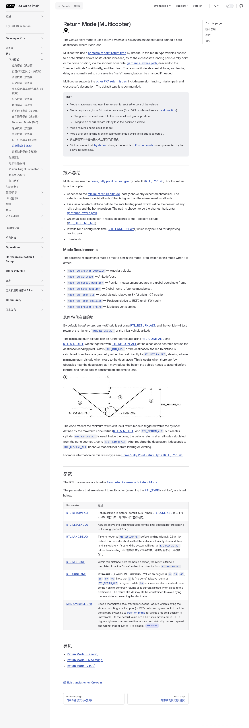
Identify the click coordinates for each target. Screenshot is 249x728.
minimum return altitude (104, 194)
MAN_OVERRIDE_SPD (79, 603)
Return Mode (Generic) (82, 654)
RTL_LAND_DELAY (121, 229)
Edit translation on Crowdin (84, 682)
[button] (42, 16)
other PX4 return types (111, 81)
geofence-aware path (142, 63)
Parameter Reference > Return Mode (131, 482)
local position (167, 110)
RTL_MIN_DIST (73, 344)
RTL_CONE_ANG (153, 339)
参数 (208, 34)
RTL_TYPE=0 (154, 181)
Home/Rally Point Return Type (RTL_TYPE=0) (152, 455)
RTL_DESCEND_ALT (81, 223)
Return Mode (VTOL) (81, 666)
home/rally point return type (107, 53)
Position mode (144, 145)
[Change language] (216, 6)
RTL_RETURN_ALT (142, 325)
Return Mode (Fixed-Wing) (85, 660)
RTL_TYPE (152, 490)
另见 (208, 40)
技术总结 (210, 29)
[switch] (230, 6)
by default (100, 145)
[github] (241, 6)
